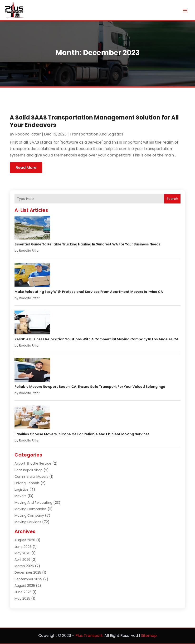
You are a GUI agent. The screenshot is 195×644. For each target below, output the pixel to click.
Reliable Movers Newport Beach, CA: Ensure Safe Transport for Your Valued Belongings (90, 386)
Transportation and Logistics (96, 134)
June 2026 (23, 546)
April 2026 (22, 559)
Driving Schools (27, 483)
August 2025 (25, 585)
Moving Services (28, 521)
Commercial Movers (31, 476)
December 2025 (28, 572)
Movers (20, 495)
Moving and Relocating (33, 502)
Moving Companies (31, 509)
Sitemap (149, 635)
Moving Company (29, 515)
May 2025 (22, 598)
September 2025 (28, 579)
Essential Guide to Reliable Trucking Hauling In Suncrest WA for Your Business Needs (88, 244)
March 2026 (24, 566)
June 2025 (23, 592)
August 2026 (25, 540)
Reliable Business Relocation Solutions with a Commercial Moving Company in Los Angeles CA (96, 339)
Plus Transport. (89, 635)
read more (26, 167)
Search (172, 198)
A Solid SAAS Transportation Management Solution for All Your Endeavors (94, 121)
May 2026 (22, 553)
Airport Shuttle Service (33, 463)
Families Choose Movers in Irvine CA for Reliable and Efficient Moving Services (82, 434)
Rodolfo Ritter (28, 134)
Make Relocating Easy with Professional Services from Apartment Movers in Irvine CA (89, 291)
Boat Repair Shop (29, 470)
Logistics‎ (22, 489)
